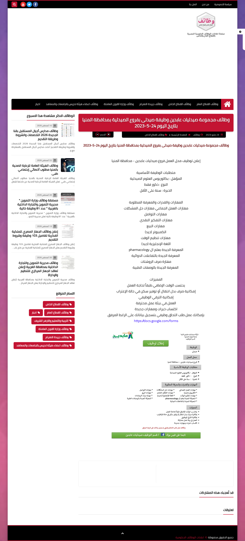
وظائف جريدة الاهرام (151, 104)
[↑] (122, 533)
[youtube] (23, 4)
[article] (119, 474)
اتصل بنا (193, 4)
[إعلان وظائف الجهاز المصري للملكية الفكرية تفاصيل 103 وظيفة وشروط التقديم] (68, 231)
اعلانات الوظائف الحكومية (190, 537)
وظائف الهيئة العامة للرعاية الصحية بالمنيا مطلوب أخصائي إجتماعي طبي (35, 169)
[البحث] (14, 4)
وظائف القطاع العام (207, 104)
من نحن (205, 4)
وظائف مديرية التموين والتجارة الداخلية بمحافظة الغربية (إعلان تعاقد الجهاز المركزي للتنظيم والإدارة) (38, 269)
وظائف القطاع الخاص (179, 104)
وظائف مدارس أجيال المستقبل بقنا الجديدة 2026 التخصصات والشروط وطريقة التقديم (35, 135)
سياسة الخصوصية (223, 4)
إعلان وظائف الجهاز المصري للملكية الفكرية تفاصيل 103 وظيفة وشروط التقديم (35, 235)
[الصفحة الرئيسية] (227, 104)
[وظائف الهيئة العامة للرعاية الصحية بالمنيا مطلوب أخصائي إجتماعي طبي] (68, 165)
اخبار (37, 104)
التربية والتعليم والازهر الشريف (51, 320)
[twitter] (29, 4)
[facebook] (35, 4)
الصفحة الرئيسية (179, 135)
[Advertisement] (122, 70)
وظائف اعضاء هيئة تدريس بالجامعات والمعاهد (72, 104)
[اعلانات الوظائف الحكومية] (206, 25)
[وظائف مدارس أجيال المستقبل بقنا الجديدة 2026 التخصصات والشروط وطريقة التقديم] (68, 130)
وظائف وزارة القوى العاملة (119, 104)
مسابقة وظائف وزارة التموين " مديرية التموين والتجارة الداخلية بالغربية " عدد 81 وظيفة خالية (37, 204)
